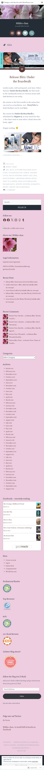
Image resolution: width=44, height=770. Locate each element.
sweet (5, 187)
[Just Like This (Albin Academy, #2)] (38, 516)
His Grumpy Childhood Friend (14, 504)
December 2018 (11, 408)
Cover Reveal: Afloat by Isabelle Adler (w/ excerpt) (22, 290)
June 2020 (9, 383)
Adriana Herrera (8, 522)
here (25, 108)
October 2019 (10, 388)
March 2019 (9, 400)
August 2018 (10, 420)
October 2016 (10, 483)
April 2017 (9, 466)
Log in (8, 563)
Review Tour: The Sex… (16, 316)
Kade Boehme (9, 178)
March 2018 (9, 434)
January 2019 (10, 406)
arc (7, 170)
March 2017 (9, 469)
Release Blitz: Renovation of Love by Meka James (21, 282)
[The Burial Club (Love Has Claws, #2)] (38, 540)
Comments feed (11, 569)
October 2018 (10, 414)
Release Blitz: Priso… (16, 340)
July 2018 (9, 423)
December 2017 (11, 443)
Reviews (26, 184)
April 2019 (9, 397)
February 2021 (10, 371)
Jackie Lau (7, 506)
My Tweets (6, 720)
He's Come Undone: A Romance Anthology (18, 528)
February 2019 (10, 403)
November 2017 (11, 446)
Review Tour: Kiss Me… (16, 328)
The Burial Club (9, 536)
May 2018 (9, 429)
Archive (7, 742)
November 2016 (11, 480)
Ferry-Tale (28, 175)
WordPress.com (11, 571)
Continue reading (12, 155)
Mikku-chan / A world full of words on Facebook (19, 728)
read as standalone (27, 181)
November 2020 (11, 374)
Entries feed (10, 566)
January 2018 (10, 440)
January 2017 (10, 474)
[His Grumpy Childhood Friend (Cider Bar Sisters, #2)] (38, 508)
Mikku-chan (22, 23)
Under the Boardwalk (19, 187)
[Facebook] (4, 220)
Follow (22, 696)
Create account (11, 560)
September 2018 (11, 417)
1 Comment (10, 190)
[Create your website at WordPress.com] (22, 2)
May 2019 (9, 394)
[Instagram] (16, 220)
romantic (35, 184)
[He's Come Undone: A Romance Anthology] (38, 532)
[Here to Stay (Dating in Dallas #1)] (38, 524)
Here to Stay (8, 520)
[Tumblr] (23, 220)
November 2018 (11, 411)
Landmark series (23, 178)
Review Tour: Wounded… (17, 334)
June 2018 (9, 426)
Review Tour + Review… (17, 322)
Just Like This (8, 512)
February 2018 (10, 437)
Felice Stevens (15, 175)
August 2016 (10, 489)
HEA (35, 175)
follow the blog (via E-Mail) (14, 676)
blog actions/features (20, 170)
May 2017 (9, 463)
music (34, 178)
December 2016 (11, 477)
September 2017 (11, 451)
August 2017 (10, 454)
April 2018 (9, 431)
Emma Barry (7, 530)
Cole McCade (7, 514)
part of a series (10, 181)
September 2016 (11, 486)
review (19, 184)
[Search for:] (22, 202)
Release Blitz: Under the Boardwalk (22, 79)
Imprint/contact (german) (11, 262)
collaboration (16, 173)
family (26, 173)
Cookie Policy (35, 761)
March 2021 (9, 368)
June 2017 (9, 460)
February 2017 (10, 472)
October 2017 (10, 449)
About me (21, 751)
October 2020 (10, 377)
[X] (12, 220)
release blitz (9, 184)
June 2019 (9, 391)
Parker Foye (7, 538)
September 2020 (11, 380)
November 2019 (11, 386)
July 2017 (9, 457)
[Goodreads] (19, 220)
